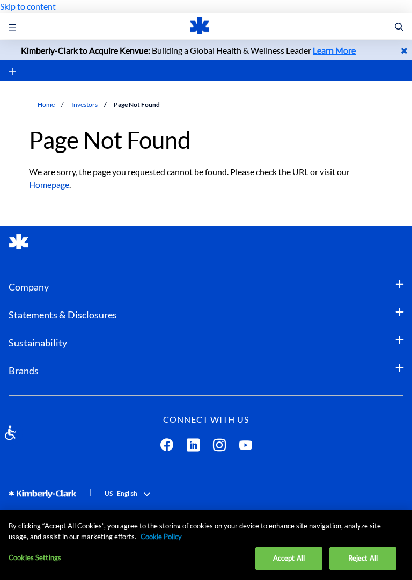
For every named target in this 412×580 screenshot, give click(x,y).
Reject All (363, 558)
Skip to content (28, 6)
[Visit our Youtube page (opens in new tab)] (245, 447)
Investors (84, 104)
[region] (206, 545)
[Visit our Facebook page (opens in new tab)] (166, 447)
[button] (399, 27)
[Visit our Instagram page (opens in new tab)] (219, 447)
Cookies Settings (35, 557)
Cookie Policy (161, 536)
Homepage (49, 184)
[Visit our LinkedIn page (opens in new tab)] (193, 447)
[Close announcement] (404, 50)
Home (46, 104)
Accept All (289, 558)
